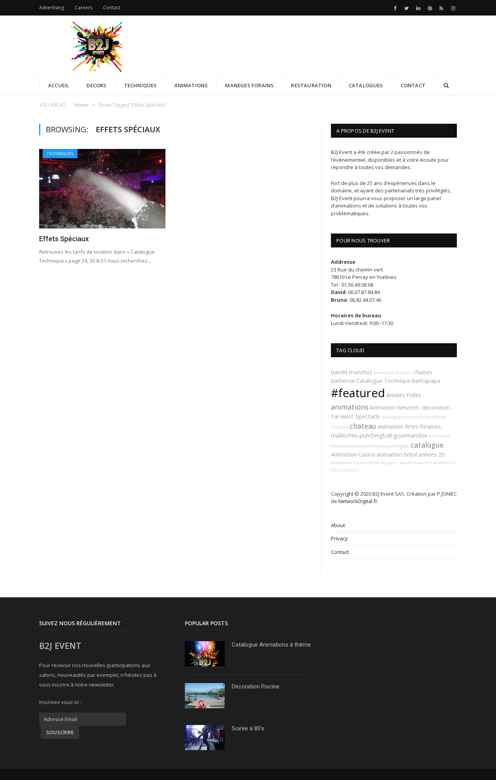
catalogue (427, 445)
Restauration (311, 85)
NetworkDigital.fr (357, 501)
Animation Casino (353, 454)
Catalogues (366, 85)
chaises (423, 372)
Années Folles (403, 395)
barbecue (343, 380)
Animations (191, 85)
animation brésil (397, 454)
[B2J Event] (97, 44)
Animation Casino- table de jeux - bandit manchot (381, 462)
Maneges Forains (249, 85)
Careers (83, 7)
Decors (96, 85)
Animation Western (393, 372)
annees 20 (431, 454)
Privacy (339, 538)
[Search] (446, 85)
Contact (111, 7)
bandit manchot (351, 372)
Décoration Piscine (255, 686)
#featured (358, 393)
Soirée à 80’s (248, 728)
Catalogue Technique (383, 380)
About (338, 525)
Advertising (51, 7)
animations (350, 407)
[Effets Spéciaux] (102, 188)
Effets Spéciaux (64, 239)
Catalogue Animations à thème (271, 644)
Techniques (140, 85)
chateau (363, 426)
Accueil (58, 85)
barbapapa (426, 380)
